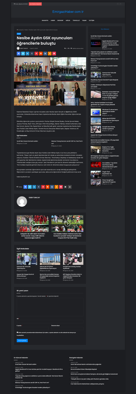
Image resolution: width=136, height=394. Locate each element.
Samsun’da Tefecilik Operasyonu (23, 267)
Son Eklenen (105, 29)
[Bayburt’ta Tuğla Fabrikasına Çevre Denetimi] (96, 149)
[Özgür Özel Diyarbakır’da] (96, 174)
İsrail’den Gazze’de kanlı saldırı (27, 141)
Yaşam (84, 20)
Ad (18, 318)
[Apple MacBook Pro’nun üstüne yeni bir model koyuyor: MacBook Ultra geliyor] (96, 43)
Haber (53, 20)
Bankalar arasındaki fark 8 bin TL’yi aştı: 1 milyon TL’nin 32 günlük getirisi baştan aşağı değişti (110, 95)
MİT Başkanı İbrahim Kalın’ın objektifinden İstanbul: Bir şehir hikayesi (72, 276)
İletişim (91, 20)
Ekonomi (60, 20)
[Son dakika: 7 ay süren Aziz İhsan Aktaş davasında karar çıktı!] (96, 164)
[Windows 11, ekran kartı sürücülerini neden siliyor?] (96, 112)
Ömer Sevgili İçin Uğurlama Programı (109, 181)
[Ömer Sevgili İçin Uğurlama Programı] (96, 182)
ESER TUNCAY (24, 48)
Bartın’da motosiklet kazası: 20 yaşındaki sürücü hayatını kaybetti (49, 276)
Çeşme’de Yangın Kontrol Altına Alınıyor (25, 275)
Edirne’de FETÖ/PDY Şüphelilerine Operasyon (48, 267)
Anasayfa (45, 20)
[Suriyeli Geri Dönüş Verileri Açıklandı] (73, 259)
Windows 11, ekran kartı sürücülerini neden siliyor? (110, 111)
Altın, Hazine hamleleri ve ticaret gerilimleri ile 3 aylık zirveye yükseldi (103, 104)
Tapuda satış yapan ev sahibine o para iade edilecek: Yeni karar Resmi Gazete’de (66, 4)
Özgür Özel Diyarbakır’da (107, 173)
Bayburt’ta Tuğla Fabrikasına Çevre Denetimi (108, 149)
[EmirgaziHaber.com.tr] (68, 11)
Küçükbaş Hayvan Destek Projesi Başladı (104, 80)
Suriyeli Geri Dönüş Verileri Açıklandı (72, 267)
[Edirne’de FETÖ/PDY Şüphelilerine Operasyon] (50, 259)
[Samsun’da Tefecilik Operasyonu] (27, 259)
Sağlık (68, 20)
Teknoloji (76, 20)
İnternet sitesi (55, 325)
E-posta (19, 325)
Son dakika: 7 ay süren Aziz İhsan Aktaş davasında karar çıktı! (109, 165)
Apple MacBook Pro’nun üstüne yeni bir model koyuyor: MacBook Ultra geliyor (110, 44)
